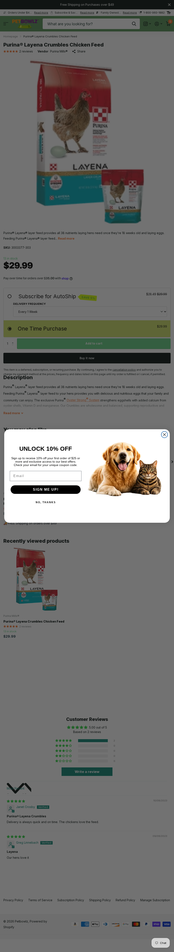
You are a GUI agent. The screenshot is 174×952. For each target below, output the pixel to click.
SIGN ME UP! (46, 489)
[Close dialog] (164, 434)
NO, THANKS (46, 502)
